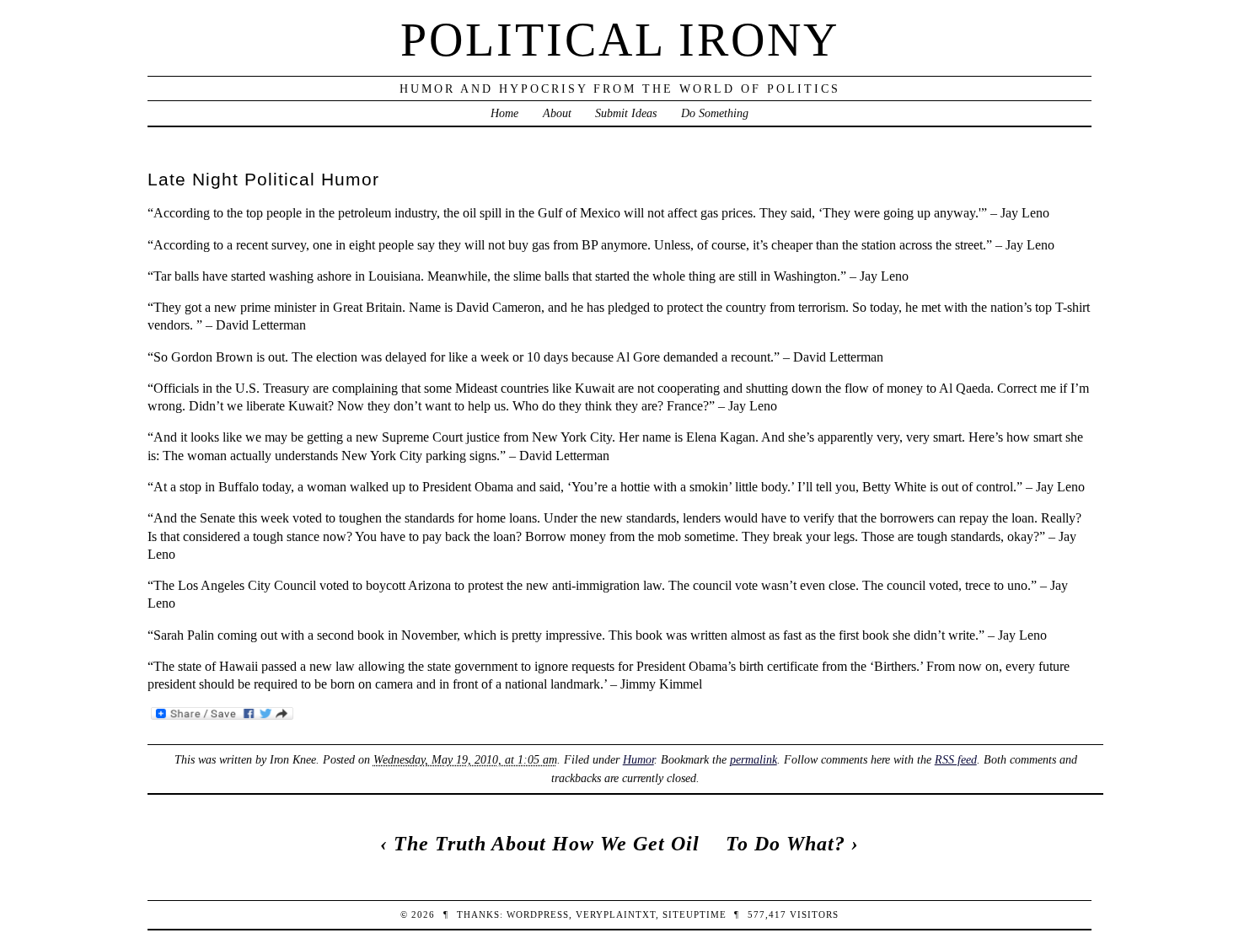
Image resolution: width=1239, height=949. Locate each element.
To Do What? (785, 844)
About (557, 113)
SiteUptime (694, 914)
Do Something (714, 113)
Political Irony (619, 39)
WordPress (538, 914)
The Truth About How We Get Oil (547, 844)
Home (504, 113)
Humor (638, 759)
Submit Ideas (626, 113)
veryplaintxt (616, 914)
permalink (753, 759)
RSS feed (956, 759)
